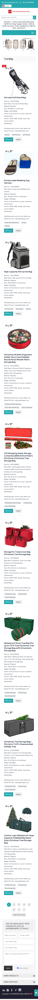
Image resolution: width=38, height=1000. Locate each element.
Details (18, 139)
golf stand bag (16, 134)
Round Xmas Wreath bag (12, 407)
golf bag (7, 134)
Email (9, 139)
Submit (8, 968)
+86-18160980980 (28, 2)
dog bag (7, 226)
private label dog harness (12, 222)
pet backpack (19, 309)
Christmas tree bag (10, 594)
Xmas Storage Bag (27, 407)
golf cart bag (26, 134)
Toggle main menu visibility (32, 32)
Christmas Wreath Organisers (13, 404)
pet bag (24, 222)
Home (6, 44)
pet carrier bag (9, 309)
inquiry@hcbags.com (11, 2)
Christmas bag (28, 503)
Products (13, 44)
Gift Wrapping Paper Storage (13, 503)
